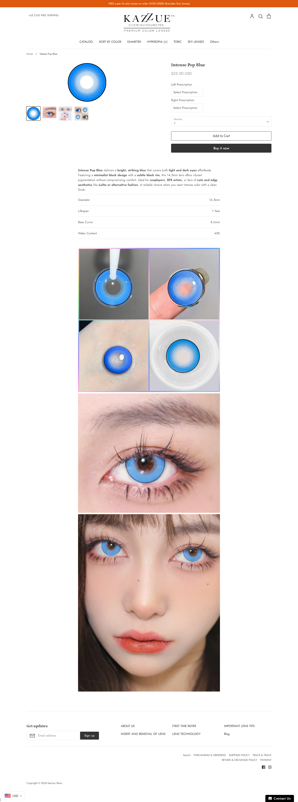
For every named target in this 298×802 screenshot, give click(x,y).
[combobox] (221, 121)
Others (214, 42)
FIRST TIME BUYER (184, 726)
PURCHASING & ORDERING (210, 755)
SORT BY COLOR (110, 42)
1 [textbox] (174, 123)
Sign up (89, 735)
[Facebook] (262, 767)
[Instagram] (268, 767)
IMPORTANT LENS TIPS (239, 726)
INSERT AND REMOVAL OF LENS (143, 734)
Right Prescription (182, 100)
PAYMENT (265, 760)
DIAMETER (134, 42)
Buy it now (221, 148)
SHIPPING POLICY (239, 755)
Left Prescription (181, 84)
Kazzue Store (55, 783)
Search (187, 755)
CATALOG (86, 42)
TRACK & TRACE (262, 755)
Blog (227, 734)
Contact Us (281, 798)
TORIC (178, 42)
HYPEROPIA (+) (157, 42)
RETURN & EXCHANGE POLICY (239, 760)
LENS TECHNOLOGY (186, 734)
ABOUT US (128, 726)
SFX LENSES (196, 42)
